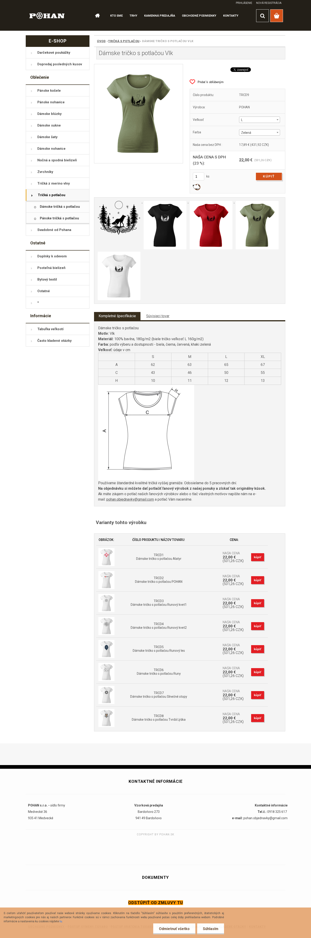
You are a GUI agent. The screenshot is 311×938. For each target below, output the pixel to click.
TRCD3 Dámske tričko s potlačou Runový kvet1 (159, 602)
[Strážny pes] (196, 187)
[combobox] (259, 120)
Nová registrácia (268, 3)
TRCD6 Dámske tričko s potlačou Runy (159, 671)
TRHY (133, 15)
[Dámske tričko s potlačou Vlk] (138, 113)
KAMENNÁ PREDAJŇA (159, 15)
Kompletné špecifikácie (117, 316)
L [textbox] (242, 120)
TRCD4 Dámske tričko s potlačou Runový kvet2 (159, 625)
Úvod (101, 41)
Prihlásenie (244, 3)
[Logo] (47, 15)
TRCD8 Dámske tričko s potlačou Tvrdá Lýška (159, 717)
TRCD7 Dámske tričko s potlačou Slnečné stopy (158, 694)
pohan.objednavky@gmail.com (130, 499)
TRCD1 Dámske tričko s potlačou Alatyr (158, 556)
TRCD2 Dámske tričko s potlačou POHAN (158, 579)
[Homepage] (95, 15)
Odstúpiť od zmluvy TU (155, 902)
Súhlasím (210, 929)
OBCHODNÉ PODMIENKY (199, 15)
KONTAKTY (230, 15)
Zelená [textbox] (246, 132)
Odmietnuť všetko (174, 929)
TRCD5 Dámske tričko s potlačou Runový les (159, 648)
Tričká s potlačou (124, 41)
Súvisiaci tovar (157, 316)
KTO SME (116, 15)
